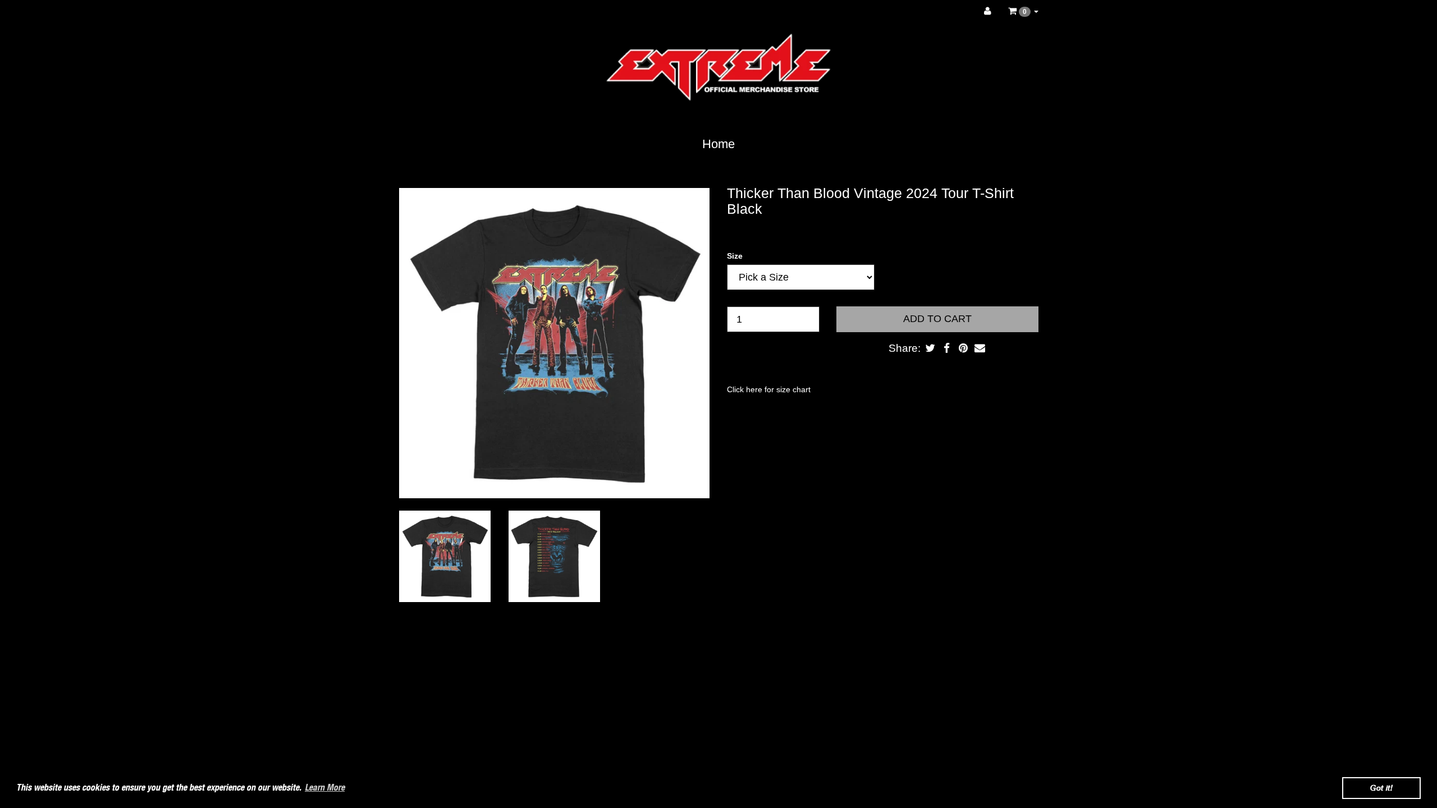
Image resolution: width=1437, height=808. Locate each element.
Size (735, 255)
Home (718, 144)
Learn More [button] (325, 787)
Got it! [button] (1381, 787)
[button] (1023, 11)
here (754, 389)
